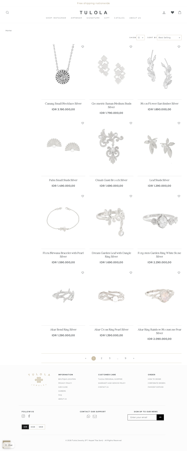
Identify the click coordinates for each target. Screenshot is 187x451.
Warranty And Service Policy (111, 383)
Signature (93, 18)
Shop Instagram (56, 18)
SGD (33, 427)
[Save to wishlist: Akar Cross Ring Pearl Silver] (130, 272)
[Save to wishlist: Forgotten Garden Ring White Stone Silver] (179, 196)
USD (41, 427)
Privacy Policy (65, 383)
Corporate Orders (156, 383)
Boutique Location (67, 379)
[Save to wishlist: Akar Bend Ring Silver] (82, 272)
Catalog (119, 18)
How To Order (154, 379)
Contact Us (103, 387)
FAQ (60, 395)
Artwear (76, 18)
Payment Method (155, 387)
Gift (107, 18)
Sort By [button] (152, 37)
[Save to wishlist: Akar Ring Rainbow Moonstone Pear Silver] (179, 272)
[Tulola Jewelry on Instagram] (23, 416)
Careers (62, 391)
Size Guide (63, 387)
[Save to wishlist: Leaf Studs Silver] (179, 123)
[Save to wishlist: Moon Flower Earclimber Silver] (179, 46)
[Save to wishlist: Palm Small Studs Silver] (82, 123)
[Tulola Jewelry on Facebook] (29, 416)
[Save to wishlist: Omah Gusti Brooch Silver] (130, 123)
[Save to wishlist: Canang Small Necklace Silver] (82, 46)
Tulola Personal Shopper (110, 379)
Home (8, 30)
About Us (135, 18)
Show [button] (133, 37)
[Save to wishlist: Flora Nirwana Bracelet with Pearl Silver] (82, 196)
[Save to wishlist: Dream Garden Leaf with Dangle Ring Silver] (130, 196)
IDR (25, 427)
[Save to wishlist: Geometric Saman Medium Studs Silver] (130, 46)
